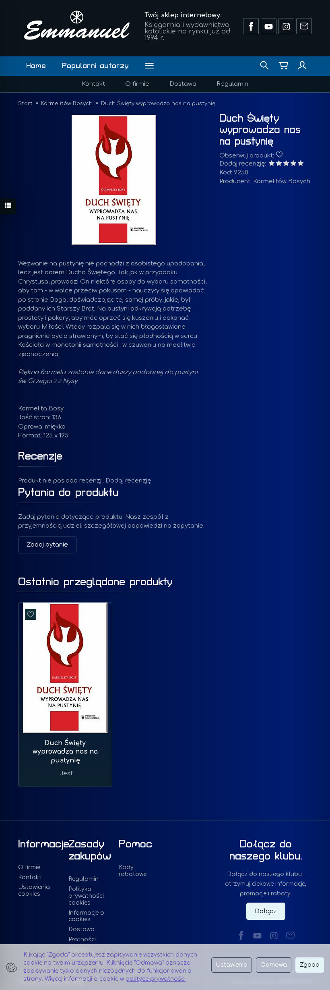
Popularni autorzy (95, 66)
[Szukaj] (264, 66)
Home (36, 66)
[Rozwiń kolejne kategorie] (149, 66)
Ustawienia (232, 965)
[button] (113, 180)
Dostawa (182, 84)
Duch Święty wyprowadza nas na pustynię (65, 751)
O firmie (137, 84)
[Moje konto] (302, 66)
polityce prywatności (156, 979)
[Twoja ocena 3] (286, 164)
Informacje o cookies (86, 916)
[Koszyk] (283, 66)
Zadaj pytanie (47, 544)
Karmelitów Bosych (281, 181)
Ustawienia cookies (34, 890)
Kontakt (93, 84)
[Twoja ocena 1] (271, 164)
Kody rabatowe (132, 870)
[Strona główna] (77, 25)
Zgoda (310, 965)
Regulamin (232, 84)
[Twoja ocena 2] (279, 164)
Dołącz (266, 911)
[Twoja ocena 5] (300, 164)
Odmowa (273, 965)
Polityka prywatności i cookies (87, 896)
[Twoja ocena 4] (293, 164)
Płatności (82, 939)
